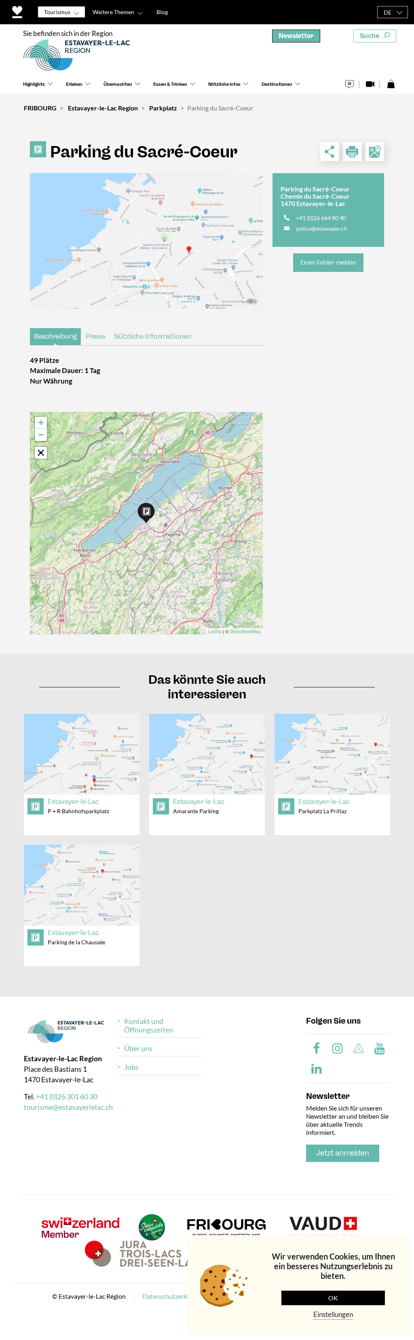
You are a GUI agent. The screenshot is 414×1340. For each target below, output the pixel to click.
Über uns (138, 1048)
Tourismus (57, 11)
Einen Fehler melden (328, 262)
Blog (162, 11)
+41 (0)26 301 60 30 (66, 1096)
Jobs (131, 1067)
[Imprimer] (352, 151)
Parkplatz (163, 108)
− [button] (41, 435)
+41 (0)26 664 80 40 (321, 217)
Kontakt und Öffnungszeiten (148, 1025)
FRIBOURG (40, 108)
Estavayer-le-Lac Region (103, 108)
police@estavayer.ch (321, 228)
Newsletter (296, 36)
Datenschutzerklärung (173, 1296)
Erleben (74, 84)
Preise (95, 336)
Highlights (34, 84)
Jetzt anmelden (342, 1153)
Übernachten (118, 84)
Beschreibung (55, 336)
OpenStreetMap (245, 631)
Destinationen (277, 84)
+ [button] (41, 423)
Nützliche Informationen (152, 336)
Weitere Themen (113, 11)
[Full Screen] (41, 453)
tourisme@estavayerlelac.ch (68, 1107)
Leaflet (215, 631)
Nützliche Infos (224, 84)
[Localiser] (374, 151)
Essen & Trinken (170, 84)
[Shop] (391, 82)
